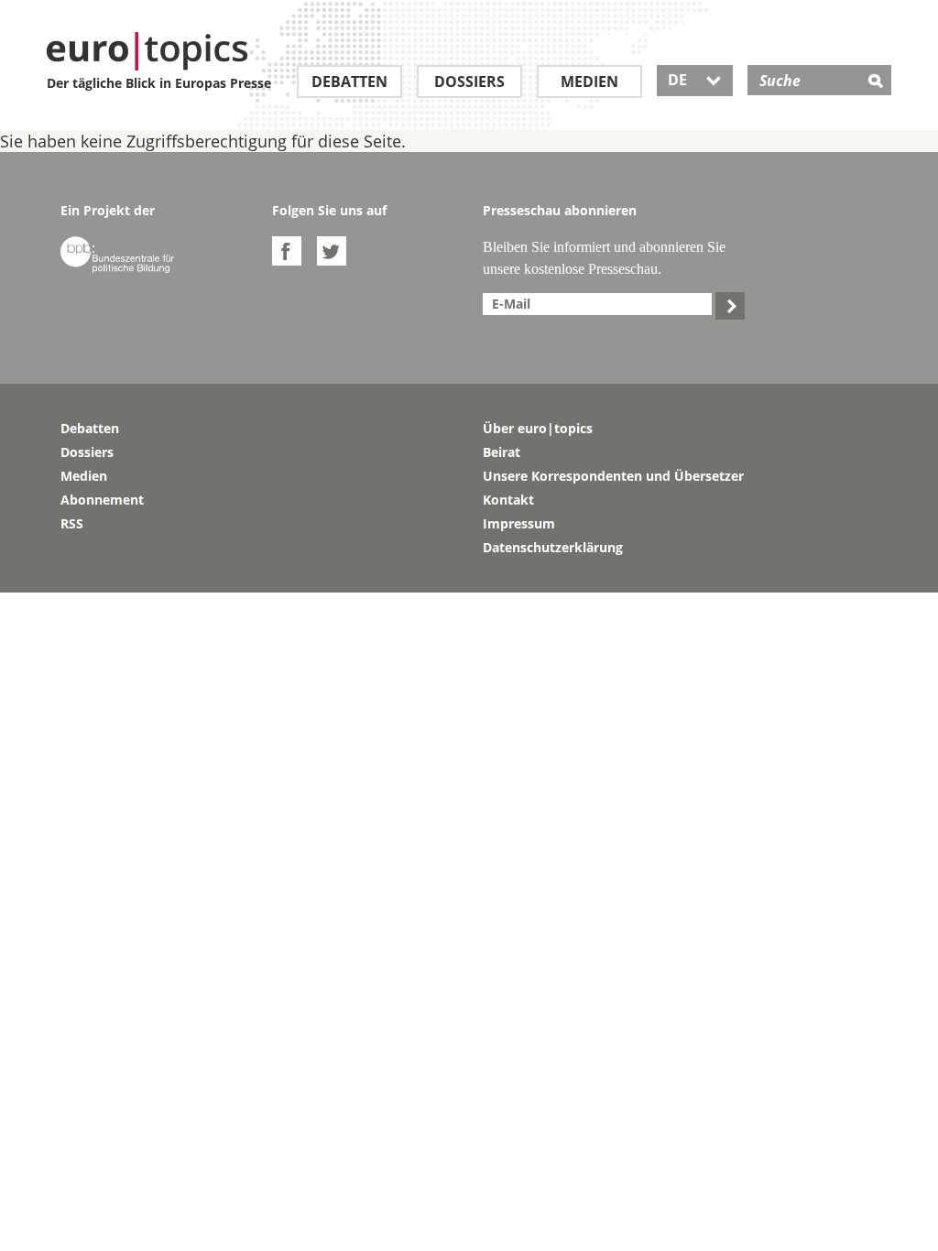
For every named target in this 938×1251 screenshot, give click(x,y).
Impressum (519, 523)
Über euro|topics (538, 428)
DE (695, 80)
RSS (71, 523)
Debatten (349, 81)
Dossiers (469, 81)
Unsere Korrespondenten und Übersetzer (613, 475)
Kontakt (508, 499)
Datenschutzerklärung (553, 547)
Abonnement (102, 499)
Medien (589, 81)
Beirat (501, 452)
